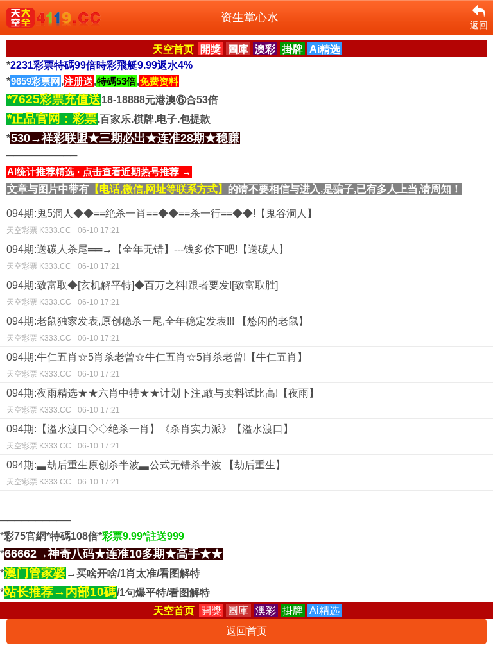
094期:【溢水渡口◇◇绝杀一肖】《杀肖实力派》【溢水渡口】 (149, 436)
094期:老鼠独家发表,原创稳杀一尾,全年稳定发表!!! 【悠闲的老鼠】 (157, 329)
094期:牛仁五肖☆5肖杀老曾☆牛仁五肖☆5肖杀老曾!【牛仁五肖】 (156, 365)
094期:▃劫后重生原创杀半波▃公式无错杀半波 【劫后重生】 (146, 472)
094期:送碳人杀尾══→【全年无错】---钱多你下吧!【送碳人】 (147, 257)
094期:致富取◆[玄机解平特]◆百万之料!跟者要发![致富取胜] (142, 293)
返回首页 (246, 631)
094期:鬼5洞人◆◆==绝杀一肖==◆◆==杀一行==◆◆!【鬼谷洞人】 (161, 221)
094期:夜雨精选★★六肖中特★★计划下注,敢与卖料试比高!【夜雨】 (162, 401)
